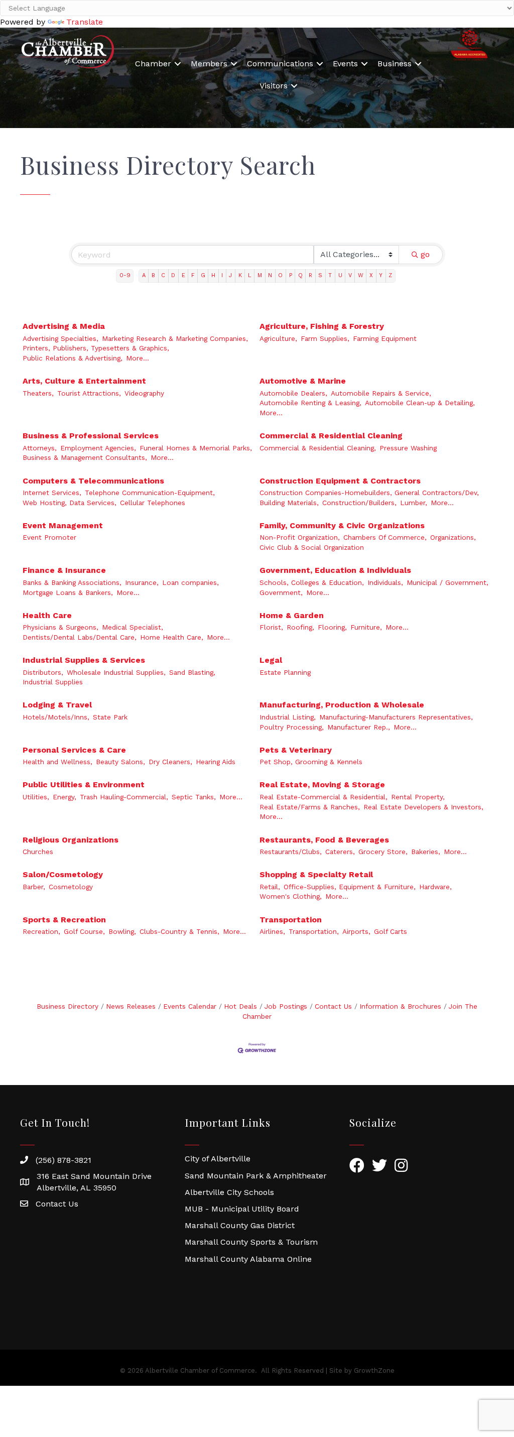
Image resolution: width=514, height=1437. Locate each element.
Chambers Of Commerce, (385, 537)
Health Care (47, 615)
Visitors (274, 85)
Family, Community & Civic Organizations (342, 525)
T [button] (330, 275)
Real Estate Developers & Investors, (423, 807)
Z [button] (390, 275)
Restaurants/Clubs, (291, 852)
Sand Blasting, (192, 672)
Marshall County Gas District (240, 1225)
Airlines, (272, 931)
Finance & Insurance (64, 570)
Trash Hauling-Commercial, (124, 797)
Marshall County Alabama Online (248, 1259)
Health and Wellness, (57, 762)
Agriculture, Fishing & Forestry (322, 326)
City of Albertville (217, 1158)
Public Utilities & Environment (84, 784)
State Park (110, 717)
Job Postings (286, 1006)
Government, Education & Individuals (335, 570)
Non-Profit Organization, (300, 537)
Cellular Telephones (152, 503)
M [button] (260, 275)
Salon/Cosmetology (63, 874)
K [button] (240, 275)
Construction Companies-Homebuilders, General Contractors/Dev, (369, 493)
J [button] (230, 275)
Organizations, (453, 537)
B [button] (153, 275)
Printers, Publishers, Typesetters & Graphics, (96, 348)
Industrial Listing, (288, 717)
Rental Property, (418, 797)
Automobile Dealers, (293, 393)
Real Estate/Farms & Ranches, (310, 807)
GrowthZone (374, 1370)
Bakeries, (425, 852)
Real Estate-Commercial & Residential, (324, 797)
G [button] (203, 275)
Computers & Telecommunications (93, 481)
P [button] (290, 275)
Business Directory (67, 1006)
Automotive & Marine (303, 381)
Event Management (63, 525)
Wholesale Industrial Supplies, (116, 672)
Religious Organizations (70, 840)
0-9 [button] (125, 275)
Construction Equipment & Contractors (340, 481)
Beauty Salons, (120, 762)
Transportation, (314, 931)
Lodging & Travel (57, 704)
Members (209, 63)
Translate (84, 22)
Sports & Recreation (64, 919)
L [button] (249, 275)
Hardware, (435, 887)
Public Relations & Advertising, (72, 358)
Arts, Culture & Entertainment (84, 381)
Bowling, (122, 931)
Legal (271, 660)
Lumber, (413, 503)
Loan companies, (190, 582)
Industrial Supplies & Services (84, 660)
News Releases (131, 1006)
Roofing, (300, 627)
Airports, (356, 931)
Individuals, (385, 582)
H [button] (213, 275)
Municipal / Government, (447, 582)
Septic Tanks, (194, 797)
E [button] (183, 275)
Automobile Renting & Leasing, (310, 403)
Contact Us (333, 1006)
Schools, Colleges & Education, (312, 582)
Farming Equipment (385, 338)
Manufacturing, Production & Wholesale (342, 704)
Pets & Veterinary (296, 750)
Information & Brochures (400, 1006)
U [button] (340, 275)
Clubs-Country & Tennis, (179, 931)
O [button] (280, 275)
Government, (281, 592)
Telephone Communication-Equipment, (150, 493)
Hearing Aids (215, 762)
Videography (144, 393)
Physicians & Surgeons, (60, 627)
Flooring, (332, 627)
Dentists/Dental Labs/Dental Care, (80, 637)
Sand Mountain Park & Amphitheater (256, 1175)
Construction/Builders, (359, 503)
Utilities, (36, 797)
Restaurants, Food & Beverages (324, 840)
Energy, (64, 797)
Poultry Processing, (292, 727)
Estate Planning (285, 672)
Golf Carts (390, 931)
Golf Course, (84, 931)
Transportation (291, 919)
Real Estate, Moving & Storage (322, 784)
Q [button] (300, 275)
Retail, (270, 887)
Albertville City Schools (229, 1192)
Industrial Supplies (53, 682)
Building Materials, (289, 503)
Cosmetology (71, 887)
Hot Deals (240, 1006)
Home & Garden (292, 615)
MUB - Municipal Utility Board (242, 1209)
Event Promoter (49, 537)
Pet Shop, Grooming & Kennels (311, 762)
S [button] (320, 275)
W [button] (360, 275)
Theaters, (38, 393)
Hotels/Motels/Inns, (56, 717)
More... (137, 358)
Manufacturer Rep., (358, 727)
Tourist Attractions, (89, 393)
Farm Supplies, (325, 338)
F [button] (193, 275)
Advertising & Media (64, 326)
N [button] (270, 275)
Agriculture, (278, 338)
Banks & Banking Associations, (72, 582)
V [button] (350, 275)
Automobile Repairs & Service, (381, 393)
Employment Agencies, (98, 448)
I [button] (222, 275)
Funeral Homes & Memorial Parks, (196, 448)
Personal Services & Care (74, 750)
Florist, (271, 627)
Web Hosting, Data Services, (69, 503)
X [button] (371, 275)
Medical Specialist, (132, 627)
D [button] (173, 275)
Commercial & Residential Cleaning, (318, 448)
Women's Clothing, (291, 896)
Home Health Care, (171, 637)
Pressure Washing (408, 448)
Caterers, (340, 852)
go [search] (425, 254)
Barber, (34, 887)
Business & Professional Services (91, 435)
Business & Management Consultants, (85, 457)
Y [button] (380, 275)
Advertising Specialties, (60, 338)
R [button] (310, 275)
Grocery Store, (383, 852)
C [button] (163, 275)
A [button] (144, 275)
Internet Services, (52, 493)
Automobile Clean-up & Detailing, (420, 403)
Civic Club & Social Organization (312, 547)
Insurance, (142, 582)
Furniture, (366, 627)
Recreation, (41, 931)
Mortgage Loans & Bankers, (68, 592)
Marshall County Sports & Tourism (251, 1242)
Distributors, (43, 672)
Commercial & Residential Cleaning (331, 435)
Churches (38, 852)
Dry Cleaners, (170, 762)
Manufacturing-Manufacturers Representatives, (396, 717)
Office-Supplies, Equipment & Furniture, (350, 887)
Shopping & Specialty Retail (316, 874)
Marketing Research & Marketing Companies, (175, 338)
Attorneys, (40, 448)
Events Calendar (189, 1006)
